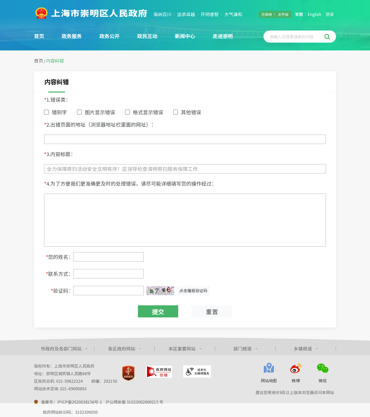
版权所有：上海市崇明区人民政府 (64, 366)
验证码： (62, 290)
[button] (328, 37)
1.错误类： (57, 99)
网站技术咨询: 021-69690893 (60, 388)
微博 (296, 380)
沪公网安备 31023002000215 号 (134, 402)
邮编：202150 (104, 381)
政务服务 (72, 36)
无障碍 (266, 14)
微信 (323, 380)
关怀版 (283, 14)
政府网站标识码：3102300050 (70, 412)
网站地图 (269, 380)
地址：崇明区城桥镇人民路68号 (62, 373)
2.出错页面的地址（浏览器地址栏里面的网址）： (100, 124)
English (314, 14)
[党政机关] (128, 373)
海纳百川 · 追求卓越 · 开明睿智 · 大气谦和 (197, 14)
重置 (212, 311)
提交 (158, 311)
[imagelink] (90, 13)
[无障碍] (197, 371)
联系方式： (59, 273)
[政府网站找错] (158, 371)
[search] (294, 37)
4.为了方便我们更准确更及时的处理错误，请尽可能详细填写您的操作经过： (130, 183)
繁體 (299, 14)
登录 (330, 14)
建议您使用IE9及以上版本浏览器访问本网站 (294, 392)
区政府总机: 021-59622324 (75, 381)
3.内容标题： (60, 154)
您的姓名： (59, 256)
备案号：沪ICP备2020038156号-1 (71, 402)
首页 (39, 36)
